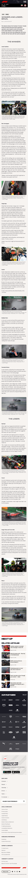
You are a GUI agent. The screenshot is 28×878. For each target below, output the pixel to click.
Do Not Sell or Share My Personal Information (12, 832)
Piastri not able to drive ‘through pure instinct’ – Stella (17, 676)
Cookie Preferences (6, 841)
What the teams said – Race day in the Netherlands (17, 654)
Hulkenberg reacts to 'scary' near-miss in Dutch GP (16, 669)
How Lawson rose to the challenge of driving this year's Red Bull (17, 684)
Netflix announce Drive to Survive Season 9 (16, 661)
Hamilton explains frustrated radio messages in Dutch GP (16, 647)
